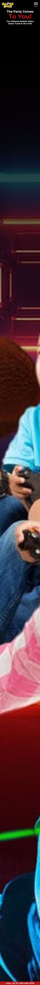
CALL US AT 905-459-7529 (20, 983)
